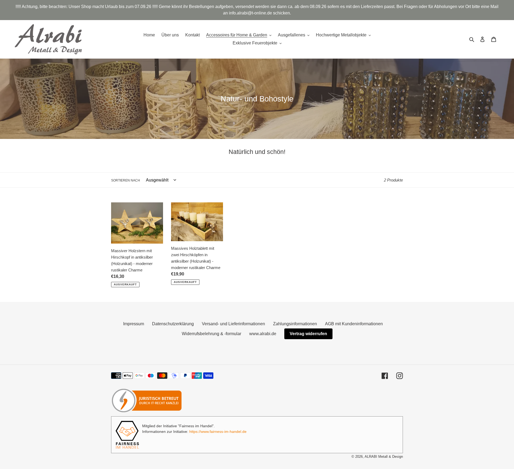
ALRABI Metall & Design (384, 457)
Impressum (133, 324)
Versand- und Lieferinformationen (233, 324)
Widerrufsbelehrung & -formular (211, 333)
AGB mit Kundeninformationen (354, 324)
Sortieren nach (125, 180)
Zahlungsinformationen (295, 324)
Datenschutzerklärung (173, 324)
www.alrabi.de (262, 333)
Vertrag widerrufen (308, 333)
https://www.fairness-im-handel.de (218, 431)
